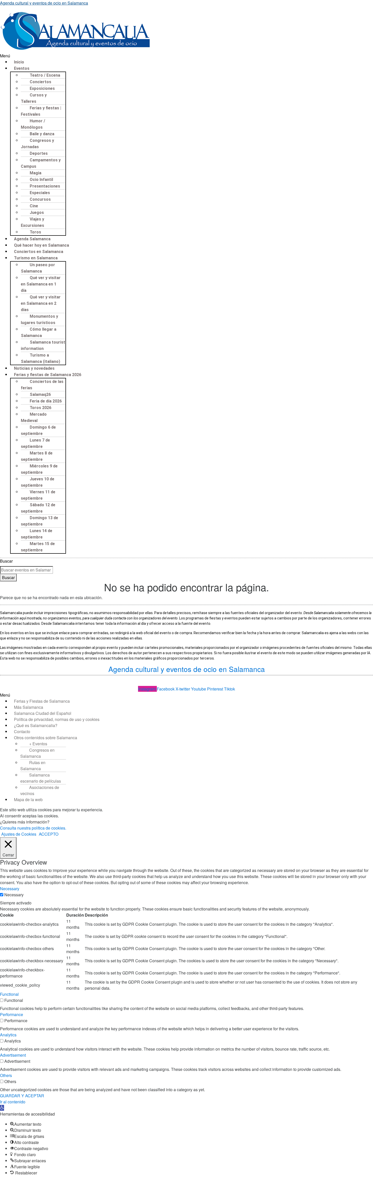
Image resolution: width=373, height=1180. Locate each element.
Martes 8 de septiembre (37, 456)
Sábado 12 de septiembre (38, 508)
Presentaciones (45, 186)
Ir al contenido (12, 1102)
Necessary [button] (9, 888)
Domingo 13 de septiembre (39, 521)
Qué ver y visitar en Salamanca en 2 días (41, 303)
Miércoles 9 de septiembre (39, 469)
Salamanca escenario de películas (40, 778)
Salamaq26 (40, 394)
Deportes (39, 153)
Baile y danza (42, 133)
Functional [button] (9, 994)
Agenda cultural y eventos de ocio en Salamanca (44, 3)
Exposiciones (42, 88)
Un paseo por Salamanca (38, 268)
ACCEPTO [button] (48, 834)
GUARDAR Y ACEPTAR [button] (22, 1096)
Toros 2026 (40, 407)
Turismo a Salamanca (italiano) (40, 358)
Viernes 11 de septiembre (38, 495)
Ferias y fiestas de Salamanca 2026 (47, 374)
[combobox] (26, 570)
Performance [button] (11, 1014)
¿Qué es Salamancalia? (35, 725)
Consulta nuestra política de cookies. (33, 828)
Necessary (14, 895)
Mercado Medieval (34, 417)
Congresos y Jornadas (37, 143)
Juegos (37, 212)
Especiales (40, 192)
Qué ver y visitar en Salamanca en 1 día (41, 284)
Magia (35, 173)
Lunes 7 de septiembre (35, 443)
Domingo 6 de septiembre (38, 430)
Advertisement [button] (13, 1055)
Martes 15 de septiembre (38, 546)
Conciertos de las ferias (42, 384)
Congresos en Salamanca (37, 753)
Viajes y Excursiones (32, 222)
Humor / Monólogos (33, 124)
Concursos (40, 199)
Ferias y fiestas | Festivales (41, 111)
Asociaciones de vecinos (39, 790)
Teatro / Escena (45, 75)
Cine (34, 206)
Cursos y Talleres (34, 98)
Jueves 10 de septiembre (37, 482)
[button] (186, 56)
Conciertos (40, 81)
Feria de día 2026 (46, 401)
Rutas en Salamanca (32, 765)
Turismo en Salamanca (36, 258)
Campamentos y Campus (41, 163)
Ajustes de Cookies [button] (18, 834)
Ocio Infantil (41, 179)
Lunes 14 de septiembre (36, 534)
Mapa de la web (28, 799)
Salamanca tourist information (43, 345)
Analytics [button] (8, 1035)
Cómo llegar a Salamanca (38, 332)
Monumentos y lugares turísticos (39, 319)
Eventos (21, 68)
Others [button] (6, 1075)
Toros (35, 232)
